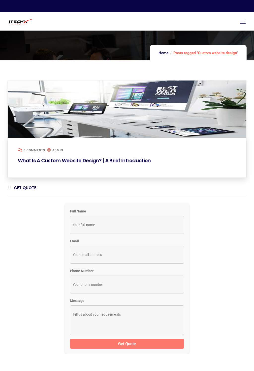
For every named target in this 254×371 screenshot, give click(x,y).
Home (163, 53)
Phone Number (82, 271)
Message (77, 301)
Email (74, 241)
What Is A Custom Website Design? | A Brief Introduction (84, 160)
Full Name (78, 211)
